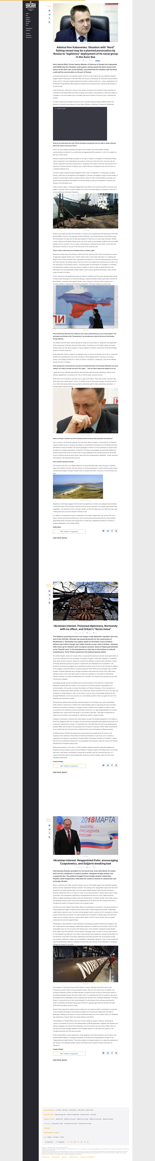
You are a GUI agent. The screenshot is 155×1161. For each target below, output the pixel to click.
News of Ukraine (49, 1110)
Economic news (49, 1114)
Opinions (28, 30)
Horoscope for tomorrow (70, 1123)
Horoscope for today (57, 1123)
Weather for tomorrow (70, 1119)
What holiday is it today (51, 1132)
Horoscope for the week (85, 1123)
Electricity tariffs (85, 1114)
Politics (28, 19)
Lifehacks (47, 1128)
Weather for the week (82, 1119)
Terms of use (45, 1157)
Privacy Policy (55, 1157)
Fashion (62, 1137)
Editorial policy (74, 1157)
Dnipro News (81, 1110)
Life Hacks (56, 1137)
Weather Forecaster (108, 1119)
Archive (28, 33)
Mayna (49, 6)
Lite (45, 1137)
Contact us (29, 37)
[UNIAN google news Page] (78, 1142)
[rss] (88, 1142)
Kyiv (27, 25)
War (27, 15)
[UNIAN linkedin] (75, 1142)
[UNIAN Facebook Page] (68, 1142)
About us (64, 1157)
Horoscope (47, 1123)
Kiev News (65, 1110)
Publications (29, 28)
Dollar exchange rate (60, 1114)
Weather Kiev (59, 1119)
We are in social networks (87, 1157)
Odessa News (72, 1110)
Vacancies (28, 35)
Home (27, 13)
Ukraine (28, 17)
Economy (28, 21)
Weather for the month (95, 1119)
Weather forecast (49, 1119)
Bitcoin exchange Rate (73, 1114)
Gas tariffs (93, 1114)
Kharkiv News (89, 1110)
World (27, 23)
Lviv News (58, 1110)
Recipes (49, 1137)
